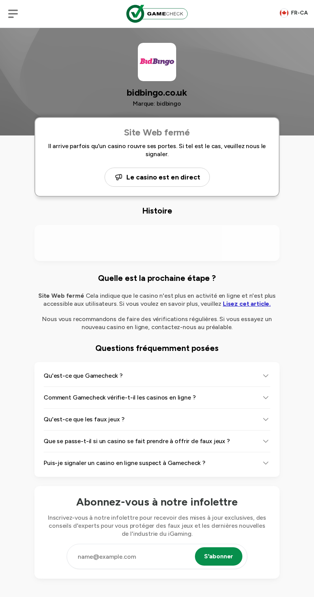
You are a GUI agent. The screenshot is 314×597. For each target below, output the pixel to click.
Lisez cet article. (247, 303)
